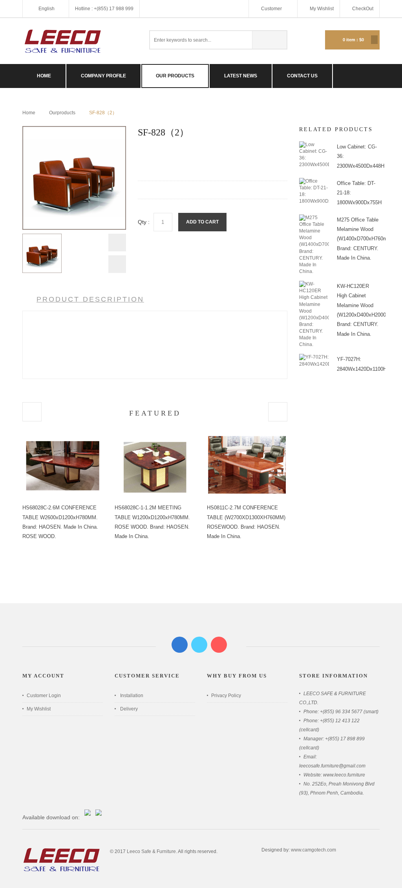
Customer (272, 8)
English (46, 8)
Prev (117, 244)
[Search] (269, 40)
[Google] (219, 645)
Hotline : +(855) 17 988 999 (104, 8)
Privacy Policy (226, 695)
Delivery (129, 709)
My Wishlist (322, 8)
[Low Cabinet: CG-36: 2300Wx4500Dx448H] (314, 144)
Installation (131, 695)
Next (117, 264)
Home (28, 112)
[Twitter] (199, 645)
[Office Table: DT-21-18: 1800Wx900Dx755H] (314, 181)
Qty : (144, 222)
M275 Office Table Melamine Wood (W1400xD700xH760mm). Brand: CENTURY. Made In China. (366, 239)
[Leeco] (63, 41)
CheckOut (362, 8)
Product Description (90, 299)
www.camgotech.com (313, 850)
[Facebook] (180, 645)
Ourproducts (62, 112)
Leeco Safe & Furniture (151, 851)
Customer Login (44, 695)
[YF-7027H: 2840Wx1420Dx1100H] (314, 357)
